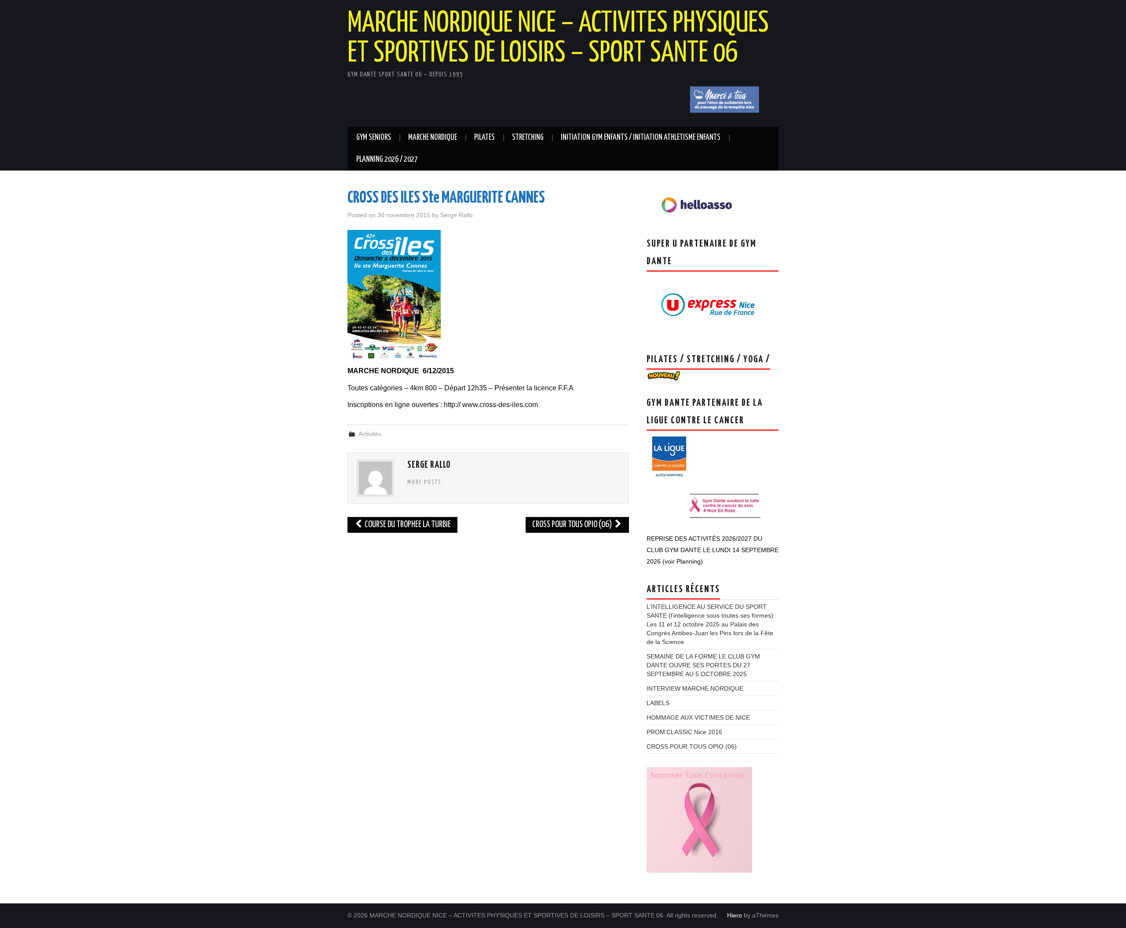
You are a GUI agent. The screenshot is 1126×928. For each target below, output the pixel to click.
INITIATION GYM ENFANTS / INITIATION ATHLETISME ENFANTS (640, 138)
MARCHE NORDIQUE (432, 138)
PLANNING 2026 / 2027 (387, 160)
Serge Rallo (456, 214)
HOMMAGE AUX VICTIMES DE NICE (698, 717)
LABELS (658, 702)
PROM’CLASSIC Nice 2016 (684, 731)
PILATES (484, 138)
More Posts (424, 482)
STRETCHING (528, 138)
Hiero (734, 915)
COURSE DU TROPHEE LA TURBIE (407, 524)
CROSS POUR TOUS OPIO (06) (572, 524)
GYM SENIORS (373, 138)
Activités (369, 433)
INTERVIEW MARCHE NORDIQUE (695, 688)
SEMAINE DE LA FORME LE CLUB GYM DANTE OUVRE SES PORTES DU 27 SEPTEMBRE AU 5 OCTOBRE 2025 (703, 665)
